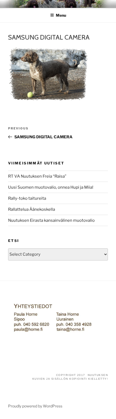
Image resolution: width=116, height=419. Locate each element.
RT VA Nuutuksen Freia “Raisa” (37, 176)
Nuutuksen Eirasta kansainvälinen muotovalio (51, 220)
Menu (61, 15)
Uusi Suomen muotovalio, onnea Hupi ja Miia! (50, 187)
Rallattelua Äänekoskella (31, 209)
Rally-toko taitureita (27, 198)
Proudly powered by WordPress (35, 406)
